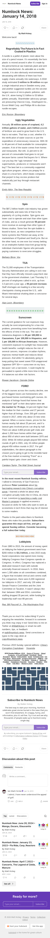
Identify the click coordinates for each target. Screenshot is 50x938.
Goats (30, 657)
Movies (13, 657)
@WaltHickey (18, 626)
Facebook (33, 655)
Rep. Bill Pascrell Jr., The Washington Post (22, 604)
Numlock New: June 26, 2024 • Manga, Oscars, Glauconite (18, 825)
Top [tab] (5, 816)
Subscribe (35, 3)
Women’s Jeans (26, 663)
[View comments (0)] (15, 877)
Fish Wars (15, 663)
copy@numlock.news (12, 639)
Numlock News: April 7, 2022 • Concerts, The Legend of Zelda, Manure (19, 864)
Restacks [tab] (19, 767)
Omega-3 (34, 660)
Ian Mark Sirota (14, 791)
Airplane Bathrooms (29, 658)
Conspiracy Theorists (18, 662)
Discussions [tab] (22, 816)
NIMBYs (40, 658)
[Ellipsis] (47, 791)
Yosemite (30, 648)
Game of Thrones (33, 653)
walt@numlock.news (14, 632)
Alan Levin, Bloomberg (13, 303)
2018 (23, 653)
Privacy (26, 917)
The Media (25, 660)
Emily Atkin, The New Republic (17, 189)
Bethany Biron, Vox (11, 257)
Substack (12, 932)
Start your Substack (18, 926)
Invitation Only (38, 657)
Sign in (44, 3)
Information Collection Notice (27, 736)
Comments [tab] (8, 767)
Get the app (37, 926)
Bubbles (39, 662)
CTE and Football (22, 655)
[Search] (45, 816)
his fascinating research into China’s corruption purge (23, 488)
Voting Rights (22, 657)
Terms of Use (37, 733)
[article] (25, 830)
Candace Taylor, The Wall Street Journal (21, 465)
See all (7, 883)
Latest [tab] (11, 816)
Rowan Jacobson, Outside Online (18, 380)
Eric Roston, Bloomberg (13, 114)
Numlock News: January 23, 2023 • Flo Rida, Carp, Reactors (18, 844)
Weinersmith (16, 658)
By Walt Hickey (8, 829)
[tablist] (13, 767)
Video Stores (39, 663)
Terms (33, 917)
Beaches (31, 662)
